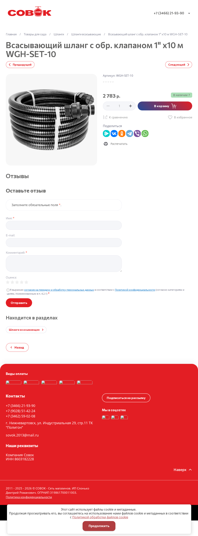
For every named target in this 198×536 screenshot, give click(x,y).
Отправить (19, 302)
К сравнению (118, 117)
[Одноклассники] (121, 133)
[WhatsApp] (145, 133)
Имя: (10, 218)
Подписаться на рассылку (126, 398)
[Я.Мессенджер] (106, 133)
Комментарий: (16, 252)
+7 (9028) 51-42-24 (20, 411)
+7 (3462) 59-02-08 (20, 416)
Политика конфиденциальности (36, 354)
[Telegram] (129, 133)
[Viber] (137, 133)
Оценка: (11, 277)
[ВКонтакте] (114, 133)
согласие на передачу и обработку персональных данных (59, 289)
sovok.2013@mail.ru (22, 435)
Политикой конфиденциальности (135, 289)
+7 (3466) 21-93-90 (169, 13)
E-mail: (10, 235)
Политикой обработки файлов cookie (100, 517)
